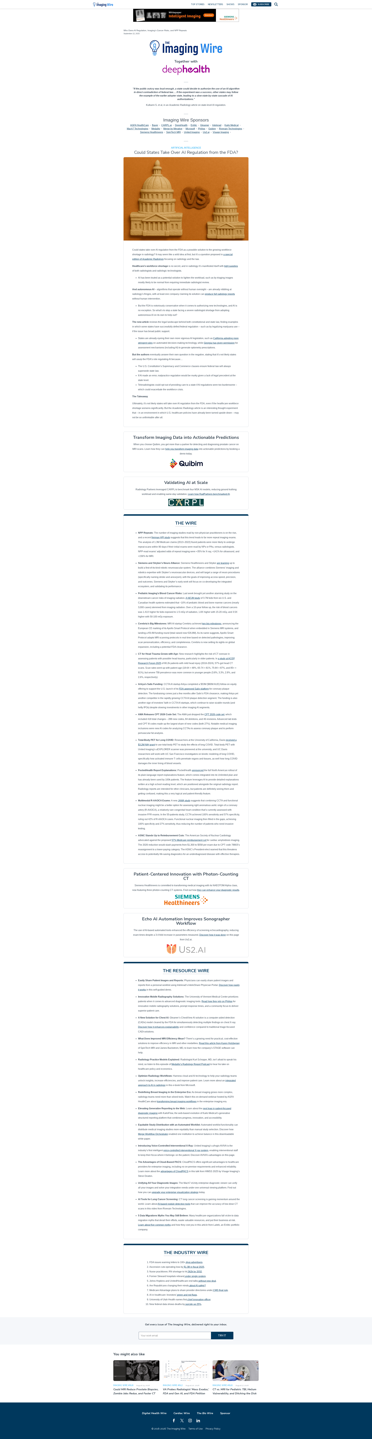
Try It (222, 1335)
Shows (230, 4)
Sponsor (243, 4)
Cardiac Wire (182, 1413)
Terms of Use (195, 1428)
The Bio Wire (205, 1413)
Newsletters (215, 4)
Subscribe (263, 4)
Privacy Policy (212, 1428)
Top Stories (197, 4)
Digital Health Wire (154, 1413)
